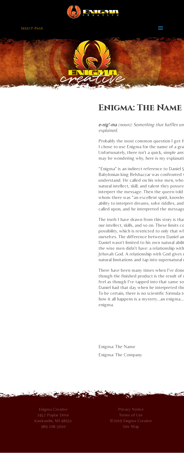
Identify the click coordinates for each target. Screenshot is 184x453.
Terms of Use (131, 414)
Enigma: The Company (120, 354)
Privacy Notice (131, 409)
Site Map (131, 426)
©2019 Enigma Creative (131, 420)
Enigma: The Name (116, 346)
